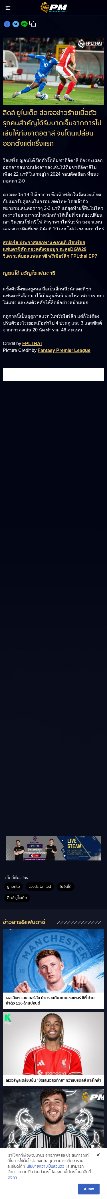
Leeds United (40, 887)
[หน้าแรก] (53, 848)
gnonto (13, 887)
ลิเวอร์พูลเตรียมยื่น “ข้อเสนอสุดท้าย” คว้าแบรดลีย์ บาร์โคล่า (53, 1080)
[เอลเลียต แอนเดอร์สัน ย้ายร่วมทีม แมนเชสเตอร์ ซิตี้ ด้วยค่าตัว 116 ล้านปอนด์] (53, 961)
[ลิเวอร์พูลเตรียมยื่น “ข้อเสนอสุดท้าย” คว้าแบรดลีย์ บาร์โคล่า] (53, 1043)
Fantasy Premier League (64, 350)
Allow (89, 1189)
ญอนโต (66, 887)
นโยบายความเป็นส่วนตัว (45, 1167)
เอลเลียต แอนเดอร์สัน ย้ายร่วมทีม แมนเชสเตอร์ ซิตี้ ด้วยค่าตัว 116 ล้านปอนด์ (50, 1000)
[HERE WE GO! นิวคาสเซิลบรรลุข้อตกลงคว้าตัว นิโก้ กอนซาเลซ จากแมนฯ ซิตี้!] (53, 1120)
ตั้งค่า (12, 1178)
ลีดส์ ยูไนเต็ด (17, 898)
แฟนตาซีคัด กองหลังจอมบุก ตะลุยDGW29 (44, 249)
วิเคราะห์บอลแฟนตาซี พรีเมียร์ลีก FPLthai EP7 (50, 256)
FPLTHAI (32, 343)
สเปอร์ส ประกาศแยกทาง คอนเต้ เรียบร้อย (44, 242)
